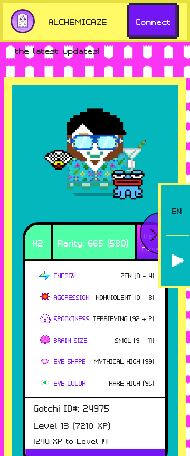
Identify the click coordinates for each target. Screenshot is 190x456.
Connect (153, 21)
